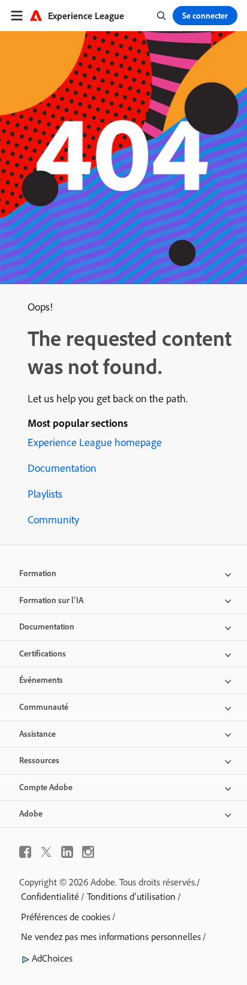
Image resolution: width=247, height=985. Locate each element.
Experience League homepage (95, 442)
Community (53, 519)
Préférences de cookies (65, 917)
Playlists (45, 494)
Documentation (62, 468)
